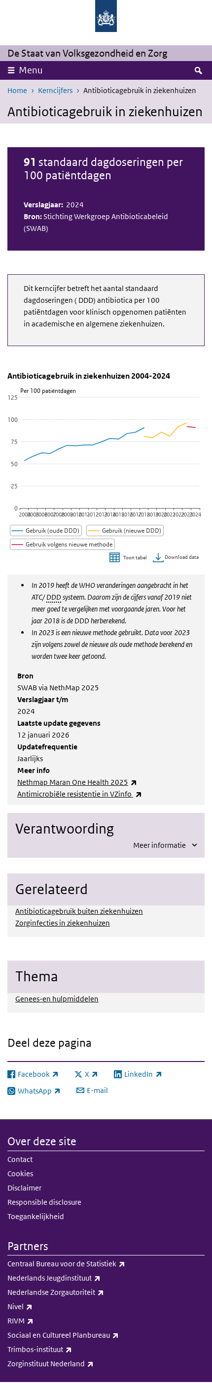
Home (17, 90)
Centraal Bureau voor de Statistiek (88, 1263)
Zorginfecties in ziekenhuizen (62, 923)
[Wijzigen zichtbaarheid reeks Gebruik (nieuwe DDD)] (125, 530)
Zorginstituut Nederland (72, 1363)
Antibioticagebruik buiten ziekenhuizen (79, 911)
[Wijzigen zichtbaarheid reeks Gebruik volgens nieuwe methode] (62, 544)
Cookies (20, 1173)
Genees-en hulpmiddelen (57, 998)
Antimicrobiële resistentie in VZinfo (79, 794)
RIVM (42, 1320)
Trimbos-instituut (61, 1349)
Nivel (41, 1306)
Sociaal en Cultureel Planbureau (84, 1335)
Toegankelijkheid (35, 1216)
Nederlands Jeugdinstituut (75, 1278)
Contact (20, 1159)
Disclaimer (24, 1187)
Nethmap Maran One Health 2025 (77, 782)
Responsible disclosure (44, 1202)
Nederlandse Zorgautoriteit (77, 1292)
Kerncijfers (55, 90)
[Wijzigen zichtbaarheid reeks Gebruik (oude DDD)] (46, 530)
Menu (31, 70)
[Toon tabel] (129, 558)
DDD (53, 597)
